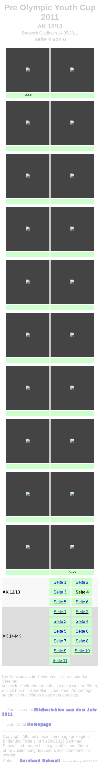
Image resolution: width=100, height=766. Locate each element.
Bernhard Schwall (40, 761)
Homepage (39, 724)
